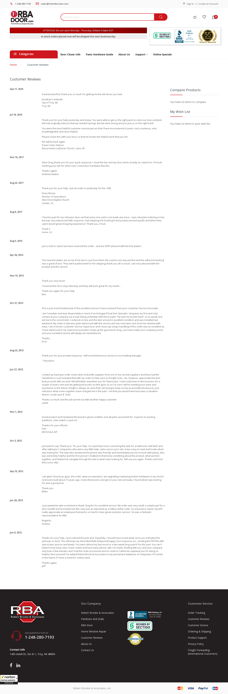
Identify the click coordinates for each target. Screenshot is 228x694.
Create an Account (208, 3)
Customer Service (198, 625)
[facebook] (12, 665)
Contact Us (87, 650)
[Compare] (194, 17)
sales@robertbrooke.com (54, 3)
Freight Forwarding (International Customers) (202, 651)
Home (13, 64)
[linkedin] (18, 665)
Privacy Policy (196, 644)
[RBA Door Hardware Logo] (34, 18)
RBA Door (87, 625)
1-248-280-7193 (23, 3)
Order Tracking (196, 612)
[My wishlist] (204, 17)
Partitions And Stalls (92, 619)
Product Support (197, 637)
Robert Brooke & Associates (97, 612)
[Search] (160, 17)
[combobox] (107, 17)
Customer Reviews (92, 637)
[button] (9, 679)
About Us (86, 644)
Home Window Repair (93, 631)
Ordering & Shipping (199, 631)
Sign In (190, 3)
